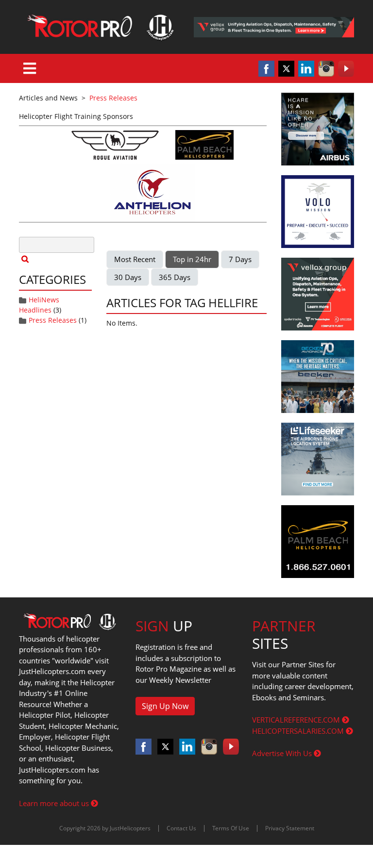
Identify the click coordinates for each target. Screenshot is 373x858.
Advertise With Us (283, 753)
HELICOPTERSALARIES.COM (299, 731)
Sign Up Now (165, 706)
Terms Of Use (230, 828)
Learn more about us (55, 803)
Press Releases (53, 320)
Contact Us (181, 828)
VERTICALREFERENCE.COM (297, 720)
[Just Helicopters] (99, 27)
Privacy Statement (289, 828)
